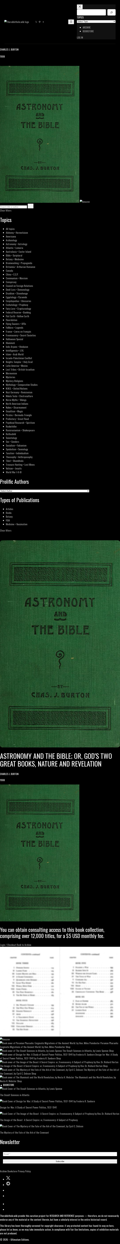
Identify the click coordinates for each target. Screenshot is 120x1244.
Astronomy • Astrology (16, 244)
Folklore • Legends (14, 327)
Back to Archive (24, 945)
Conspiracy (11, 282)
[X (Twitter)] (5, 64)
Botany (9, 516)
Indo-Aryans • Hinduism (17, 347)
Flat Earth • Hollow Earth (17, 316)
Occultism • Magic (14, 411)
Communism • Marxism (17, 278)
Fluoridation (11, 320)
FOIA (8, 520)
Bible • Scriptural (14, 255)
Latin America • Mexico (17, 365)
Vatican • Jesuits (14, 468)
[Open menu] (71, 21)
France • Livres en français (18, 331)
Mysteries (10, 377)
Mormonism (11, 373)
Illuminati (10, 343)
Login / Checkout (8, 945)
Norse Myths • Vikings (16, 400)
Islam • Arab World (15, 354)
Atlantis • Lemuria (14, 248)
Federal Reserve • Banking (18, 312)
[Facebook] (2, 64)
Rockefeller (11, 426)
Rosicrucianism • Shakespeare (20, 430)
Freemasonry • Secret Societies (21, 335)
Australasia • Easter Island (18, 251)
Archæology (11, 240)
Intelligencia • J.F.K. (15, 350)
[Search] (111, 12)
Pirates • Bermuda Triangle (19, 415)
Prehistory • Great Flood (17, 419)
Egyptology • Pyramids (16, 297)
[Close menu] (80, 6)
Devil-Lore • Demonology (17, 289)
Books (9, 513)
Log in (80, 37)
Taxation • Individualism (17, 453)
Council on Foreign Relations (19, 286)
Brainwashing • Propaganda (19, 263)
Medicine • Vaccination (16, 524)
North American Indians (17, 403)
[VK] (9, 64)
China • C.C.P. (12, 274)
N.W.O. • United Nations (17, 388)
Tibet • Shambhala (14, 461)
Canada (9, 270)
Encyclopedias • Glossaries (18, 301)
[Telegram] (12, 64)
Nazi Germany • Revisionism (19, 392)
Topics (80, 17)
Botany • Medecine (15, 259)
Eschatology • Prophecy (17, 305)
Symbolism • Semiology (17, 449)
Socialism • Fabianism (16, 445)
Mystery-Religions (14, 381)
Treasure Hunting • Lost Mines (20, 464)
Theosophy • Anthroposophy (19, 457)
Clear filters (5, 210)
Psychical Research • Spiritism (20, 422)
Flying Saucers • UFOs (16, 324)
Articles (9, 509)
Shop (68, 1047)
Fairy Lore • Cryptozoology (18, 308)
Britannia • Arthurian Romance (20, 267)
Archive (3, 1171)
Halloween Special (14, 339)
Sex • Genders (12, 441)
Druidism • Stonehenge (17, 293)
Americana (11, 236)
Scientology (11, 438)
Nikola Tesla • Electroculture (19, 396)
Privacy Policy (24, 1171)
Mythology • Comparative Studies (22, 384)
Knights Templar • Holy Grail (19, 362)
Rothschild (11, 434)
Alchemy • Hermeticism (17, 232)
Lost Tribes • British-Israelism (20, 369)
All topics (10, 229)
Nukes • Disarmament (16, 407)
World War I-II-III (14, 472)
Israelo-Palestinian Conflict (19, 358)
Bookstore (12, 1171)
